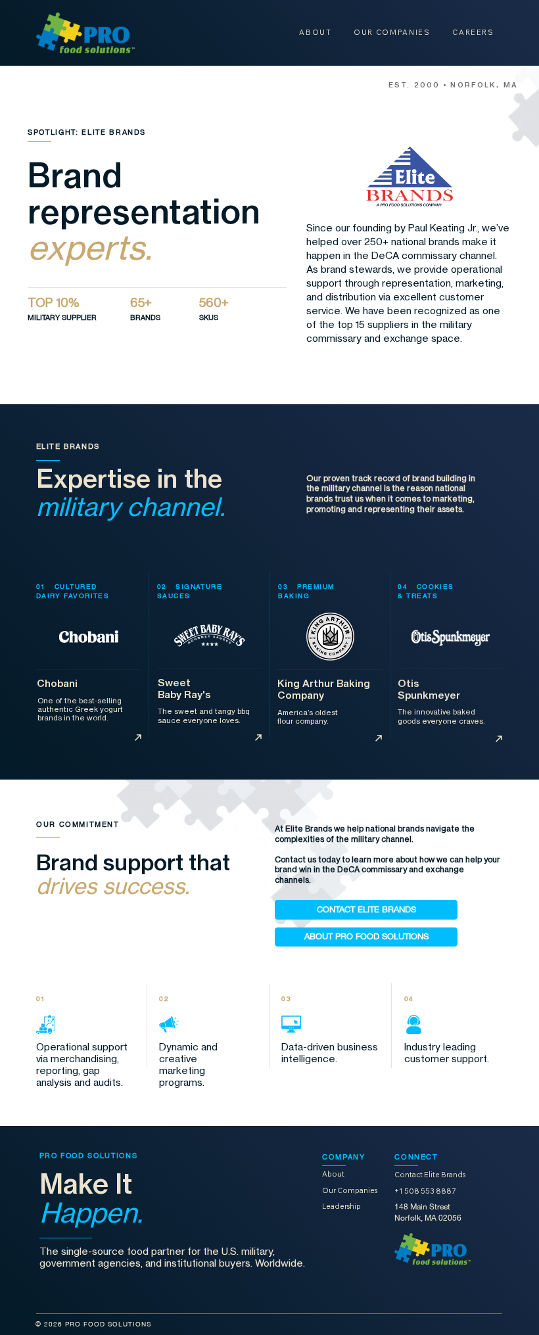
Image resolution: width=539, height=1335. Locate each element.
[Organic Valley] (138, 737)
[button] (366, 910)
